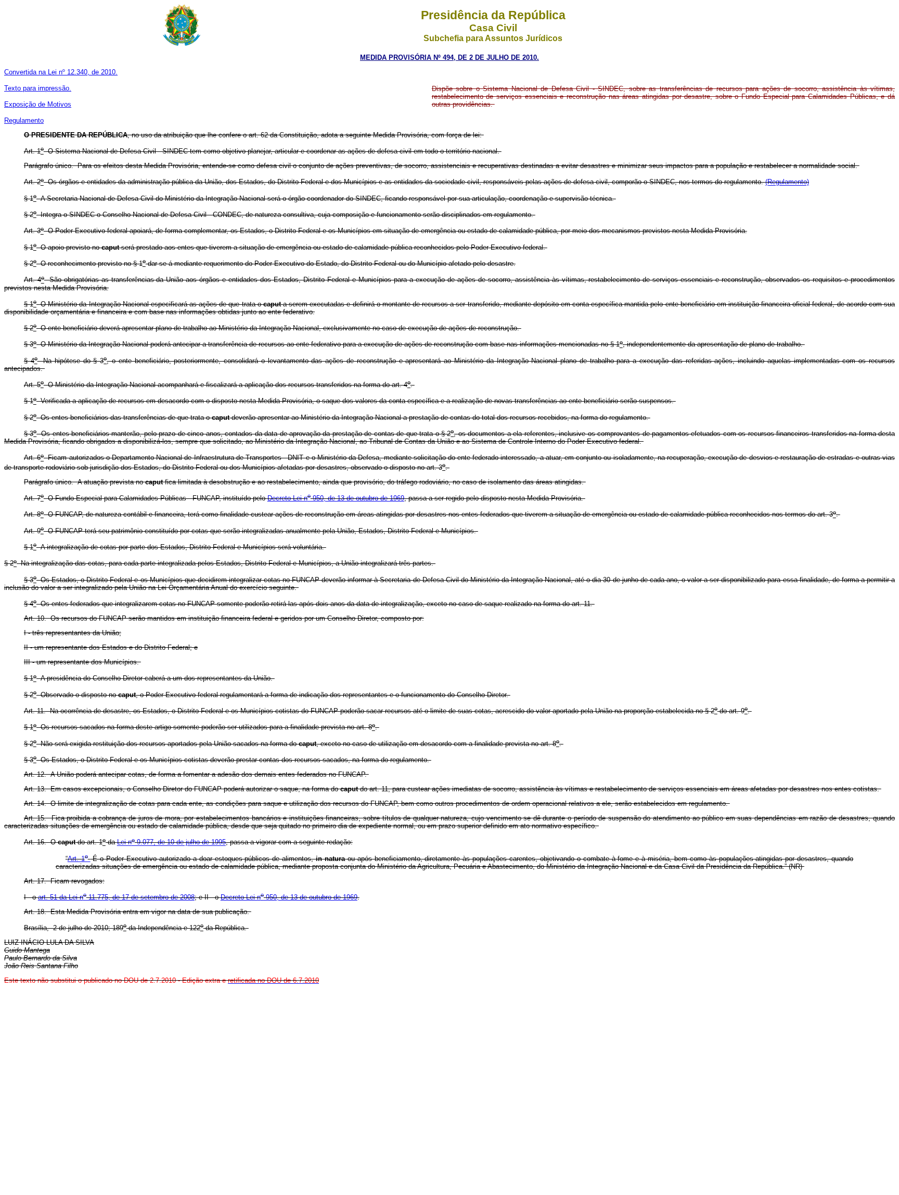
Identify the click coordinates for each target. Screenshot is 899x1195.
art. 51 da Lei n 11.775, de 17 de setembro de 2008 (116, 897)
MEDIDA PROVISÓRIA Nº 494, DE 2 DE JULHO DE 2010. (449, 57)
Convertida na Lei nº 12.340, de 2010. (61, 72)
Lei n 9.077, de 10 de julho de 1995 (171, 842)
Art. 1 (78, 859)
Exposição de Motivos (37, 104)
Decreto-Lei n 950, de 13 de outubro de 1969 (335, 498)
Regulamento (24, 120)
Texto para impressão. (37, 88)
